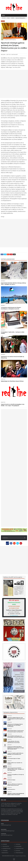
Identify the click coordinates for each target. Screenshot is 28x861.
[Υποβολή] (24, 537)
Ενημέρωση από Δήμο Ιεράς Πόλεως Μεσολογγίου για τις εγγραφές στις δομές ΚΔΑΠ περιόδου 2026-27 (15, 747)
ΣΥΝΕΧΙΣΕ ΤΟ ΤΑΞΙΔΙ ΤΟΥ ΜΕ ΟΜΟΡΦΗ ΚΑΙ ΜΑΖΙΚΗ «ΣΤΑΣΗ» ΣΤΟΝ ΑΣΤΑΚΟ (15, 794)
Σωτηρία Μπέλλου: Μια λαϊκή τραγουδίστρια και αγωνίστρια (13, 742)
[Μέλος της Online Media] (7, 543)
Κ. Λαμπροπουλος (19, 848)
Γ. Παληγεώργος (5, 846)
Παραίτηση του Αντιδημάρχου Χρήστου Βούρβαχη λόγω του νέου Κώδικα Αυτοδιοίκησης (15, 725)
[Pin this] (11, 254)
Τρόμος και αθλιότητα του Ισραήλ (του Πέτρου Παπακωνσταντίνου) (14, 784)
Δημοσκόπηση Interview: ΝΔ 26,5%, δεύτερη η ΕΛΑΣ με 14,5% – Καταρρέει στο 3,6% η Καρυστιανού (15, 769)
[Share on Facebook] (2, 254)
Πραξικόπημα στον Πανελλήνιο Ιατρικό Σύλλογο (12, 381)
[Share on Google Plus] (8, 254)
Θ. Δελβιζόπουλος (6, 848)
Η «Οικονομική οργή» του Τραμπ (13, 758)
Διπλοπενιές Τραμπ (11, 779)
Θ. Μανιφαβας (18, 846)
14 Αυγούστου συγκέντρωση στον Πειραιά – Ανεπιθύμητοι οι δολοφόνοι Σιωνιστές (11, 308)
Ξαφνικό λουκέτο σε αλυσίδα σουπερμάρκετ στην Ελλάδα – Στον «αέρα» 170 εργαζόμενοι (12, 405)
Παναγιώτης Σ (5, 852)
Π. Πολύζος (17, 850)
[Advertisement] (14, 84)
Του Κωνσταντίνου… (11, 789)
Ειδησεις (12, 17)
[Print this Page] (14, 254)
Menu (3, 15)
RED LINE (3, 17)
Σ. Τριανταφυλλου (19, 852)
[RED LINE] (14, 7)
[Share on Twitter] (5, 254)
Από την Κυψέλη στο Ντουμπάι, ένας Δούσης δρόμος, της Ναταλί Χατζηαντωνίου (15, 736)
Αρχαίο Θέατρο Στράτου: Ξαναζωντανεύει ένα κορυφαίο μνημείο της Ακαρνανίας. (15, 731)
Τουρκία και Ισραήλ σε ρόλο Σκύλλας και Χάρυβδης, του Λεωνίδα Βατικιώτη (15, 754)
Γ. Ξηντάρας (17, 844)
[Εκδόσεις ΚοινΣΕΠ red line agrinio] (14, 588)
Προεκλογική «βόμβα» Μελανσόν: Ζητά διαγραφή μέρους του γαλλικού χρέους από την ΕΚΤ (15, 719)
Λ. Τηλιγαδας (4, 850)
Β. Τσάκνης (4, 844)
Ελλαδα (8, 17)
